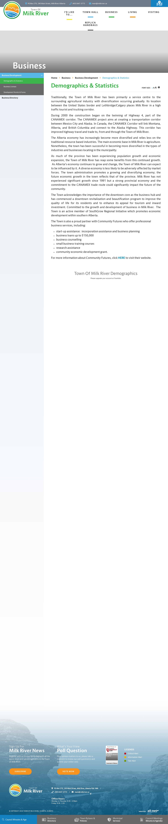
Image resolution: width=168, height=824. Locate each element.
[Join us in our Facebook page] (91, 794)
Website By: (142, 811)
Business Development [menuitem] (11, 75)
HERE (121, 258)
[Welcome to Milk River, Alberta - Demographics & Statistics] (12, 10)
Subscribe (20, 771)
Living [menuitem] (132, 12)
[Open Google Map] (159, 3)
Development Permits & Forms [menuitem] (14, 92)
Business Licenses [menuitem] (10, 87)
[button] (42, 75)
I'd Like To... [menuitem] (69, 13)
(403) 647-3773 (62, 792)
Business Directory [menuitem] (10, 98)
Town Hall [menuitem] (90, 12)
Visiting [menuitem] (154, 12)
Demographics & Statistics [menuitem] (13, 81)
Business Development (86, 77)
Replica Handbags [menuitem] (90, 23)
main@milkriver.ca (81, 792)
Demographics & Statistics (115, 77)
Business (66, 77)
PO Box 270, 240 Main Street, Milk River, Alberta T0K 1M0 (77, 788)
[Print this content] (159, 87)
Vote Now (68, 771)
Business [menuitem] (111, 12)
